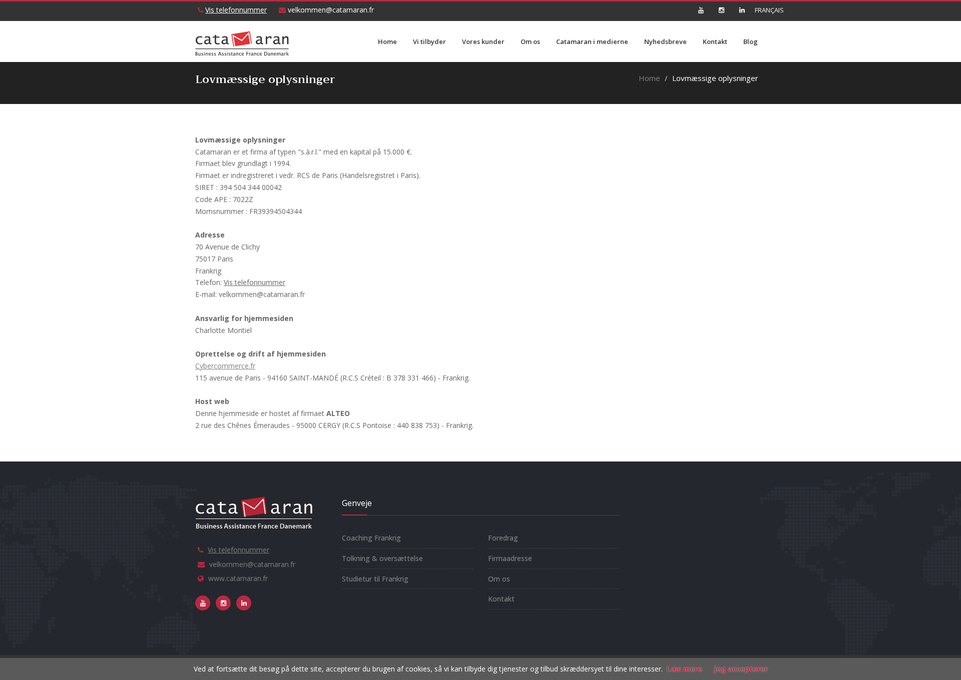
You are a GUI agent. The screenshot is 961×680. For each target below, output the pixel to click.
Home (387, 41)
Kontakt (715, 41)
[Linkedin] (741, 10)
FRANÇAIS (762, 10)
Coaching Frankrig (371, 537)
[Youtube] (700, 10)
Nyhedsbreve (665, 41)
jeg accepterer (741, 669)
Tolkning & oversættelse (382, 558)
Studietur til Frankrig (375, 579)
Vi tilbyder (429, 41)
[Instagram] (721, 10)
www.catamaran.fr (238, 578)
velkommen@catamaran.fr (330, 9)
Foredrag (503, 537)
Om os (530, 41)
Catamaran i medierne (592, 41)
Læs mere (684, 669)
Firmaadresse (510, 558)
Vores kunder (483, 41)
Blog (750, 41)
